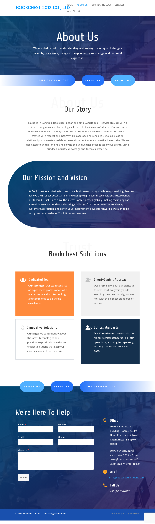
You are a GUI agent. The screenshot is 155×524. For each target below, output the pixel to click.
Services (93, 80)
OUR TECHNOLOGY (101, 5)
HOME (69, 5)
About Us (122, 80)
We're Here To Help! (43, 412)
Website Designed (118, 513)
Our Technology (54, 80)
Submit (23, 477)
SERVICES (119, 5)
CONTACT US (73, 11)
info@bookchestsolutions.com (127, 477)
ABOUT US (82, 5)
